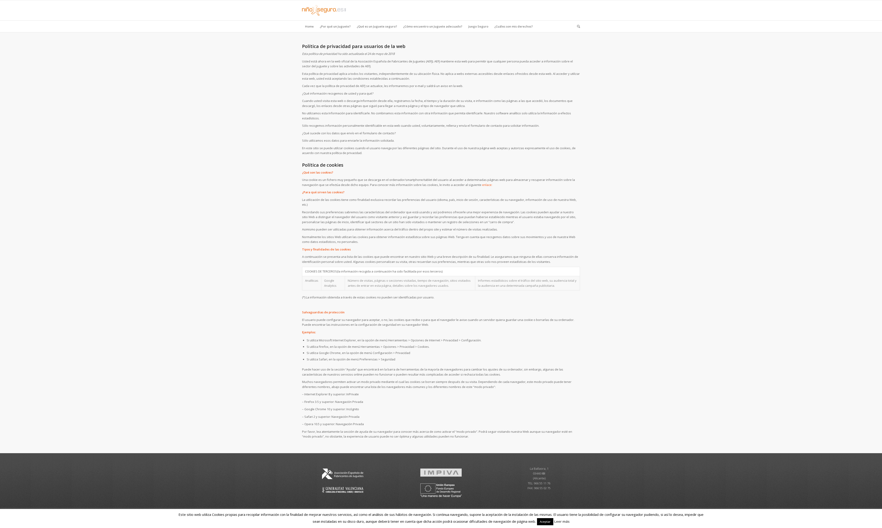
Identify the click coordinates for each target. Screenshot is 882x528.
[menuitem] (309, 26)
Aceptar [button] (545, 522)
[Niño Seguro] (324, 10)
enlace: (487, 185)
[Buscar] (577, 26)
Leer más (562, 521)
